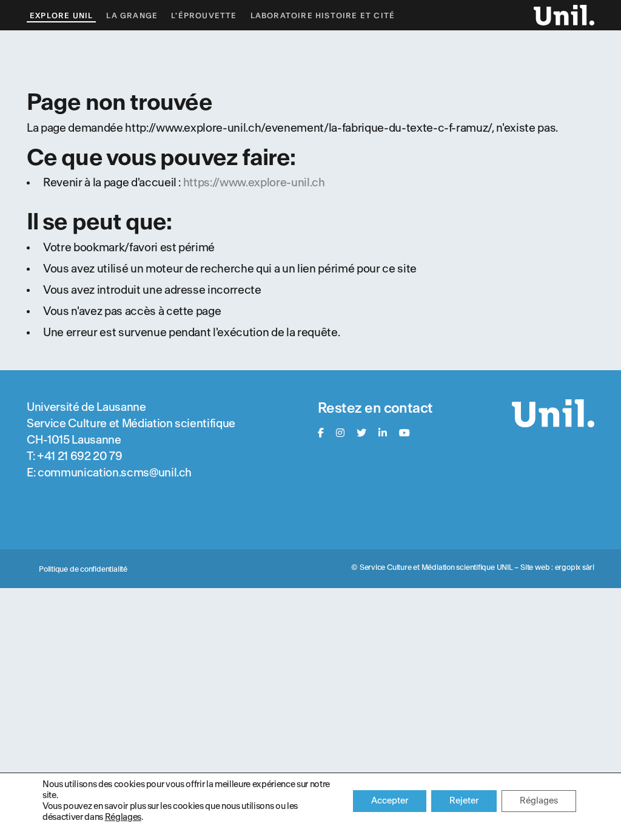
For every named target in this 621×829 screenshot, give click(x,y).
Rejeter (463, 800)
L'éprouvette (204, 15)
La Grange (132, 15)
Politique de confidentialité (83, 569)
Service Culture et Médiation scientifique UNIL (436, 567)
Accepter (389, 800)
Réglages (123, 817)
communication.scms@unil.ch (115, 472)
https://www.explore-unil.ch (254, 182)
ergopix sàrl (574, 567)
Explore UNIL (61, 15)
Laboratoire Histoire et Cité (322, 15)
